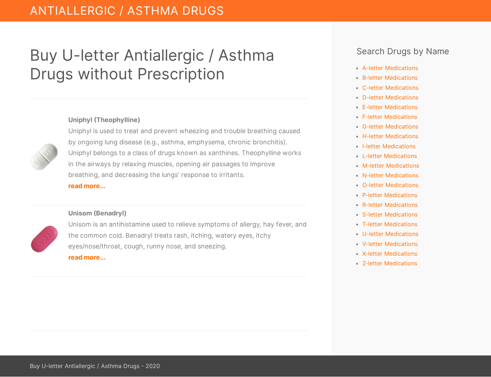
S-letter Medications (390, 214)
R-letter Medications (390, 204)
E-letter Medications (390, 107)
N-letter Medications (390, 175)
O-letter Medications (390, 184)
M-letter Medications (390, 165)
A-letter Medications (390, 67)
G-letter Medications (390, 126)
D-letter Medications (390, 97)
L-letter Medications (389, 155)
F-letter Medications (389, 116)
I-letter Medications (389, 146)
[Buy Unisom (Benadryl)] (44, 251)
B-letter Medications (390, 77)
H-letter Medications (390, 136)
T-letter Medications (389, 224)
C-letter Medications (390, 87)
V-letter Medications (390, 243)
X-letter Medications (389, 253)
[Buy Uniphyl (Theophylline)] (44, 169)
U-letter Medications (390, 233)
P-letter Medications (389, 195)
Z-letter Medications (389, 263)
